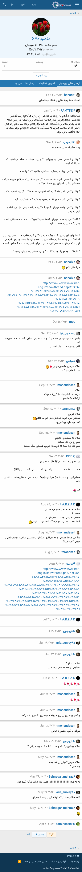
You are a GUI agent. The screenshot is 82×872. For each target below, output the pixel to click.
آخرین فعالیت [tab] (47, 83)
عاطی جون (69, 631)
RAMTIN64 (67, 110)
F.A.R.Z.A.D (67, 504)
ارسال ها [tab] (30, 83)
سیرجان (29, 45)
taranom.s (68, 408)
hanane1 (69, 95)
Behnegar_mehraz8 (62, 776)
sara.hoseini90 (65, 824)
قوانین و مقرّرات (58, 862)
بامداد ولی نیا (67, 333)
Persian (72, 856)
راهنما (27, 862)
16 (75, 66)
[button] (76, 5)
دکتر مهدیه (69, 142)
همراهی (70, 361)
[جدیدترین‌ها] (12, 4)
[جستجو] (4, 4)
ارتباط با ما (73, 862)
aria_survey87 (65, 642)
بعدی (41, 835)
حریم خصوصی (39, 862)
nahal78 (69, 262)
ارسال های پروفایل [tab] (69, 83)
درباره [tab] (18, 83)
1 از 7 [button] (51, 834)
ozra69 (70, 563)
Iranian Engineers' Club (61, 868)
